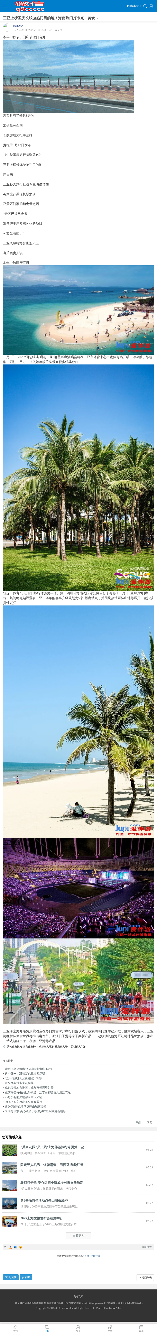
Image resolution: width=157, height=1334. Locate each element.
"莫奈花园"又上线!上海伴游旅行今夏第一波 (52, 1147)
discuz (112, 1308)
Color (10, 1247)
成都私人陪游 (46, 1046)
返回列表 (147, 1277)
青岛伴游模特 (30, 1046)
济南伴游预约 (14, 1046)
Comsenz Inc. (67, 1308)
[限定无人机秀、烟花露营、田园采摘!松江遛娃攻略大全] (9, 1167)
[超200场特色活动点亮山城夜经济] (9, 1203)
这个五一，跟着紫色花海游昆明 (25, 1073)
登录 (86, 1255)
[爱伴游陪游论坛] (78, 6)
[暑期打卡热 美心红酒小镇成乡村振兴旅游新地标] (9, 1185)
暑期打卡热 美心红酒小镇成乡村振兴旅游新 (51, 1182)
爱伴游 (78, 1296)
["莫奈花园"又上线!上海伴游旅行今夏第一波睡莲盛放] (9, 1149)
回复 (149, 1122)
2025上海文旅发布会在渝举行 (23, 1101)
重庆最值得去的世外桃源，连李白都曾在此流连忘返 (38, 1092)
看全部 (58, 30)
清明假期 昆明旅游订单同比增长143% (29, 1069)
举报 (138, 1122)
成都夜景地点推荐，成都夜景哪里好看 (29, 1087)
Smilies (21, 1247)
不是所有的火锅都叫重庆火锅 (23, 1097)
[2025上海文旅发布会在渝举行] (9, 1221)
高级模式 (147, 1247)
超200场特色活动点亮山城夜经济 (25, 1106)
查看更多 (78, 1235)
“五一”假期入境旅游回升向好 (23, 1078)
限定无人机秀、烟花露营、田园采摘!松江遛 (52, 1165)
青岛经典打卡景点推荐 (19, 1083)
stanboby (18, 25)
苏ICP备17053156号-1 (129, 1303)
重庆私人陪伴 (62, 1046)
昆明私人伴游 (78, 1046)
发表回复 (11, 1277)
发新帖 (26, 1277)
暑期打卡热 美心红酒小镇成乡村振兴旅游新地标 (35, 1111)
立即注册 (96, 1255)
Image (15, 1247)
